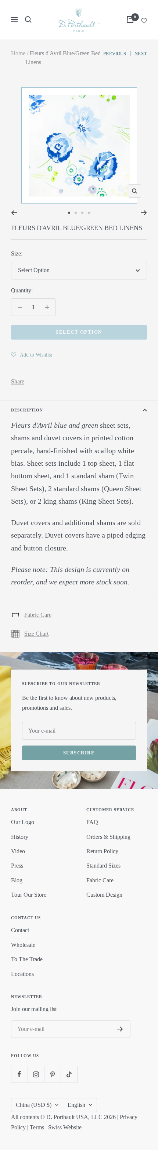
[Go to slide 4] (89, 213)
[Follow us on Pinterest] (52, 1074)
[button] (31, 354)
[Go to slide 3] (82, 213)
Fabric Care (37, 615)
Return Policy (102, 851)
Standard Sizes (103, 865)
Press (17, 865)
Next (140, 53)
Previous (114, 53)
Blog (16, 880)
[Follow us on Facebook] (19, 1074)
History (19, 837)
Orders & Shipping (108, 837)
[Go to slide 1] (69, 213)
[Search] (28, 19)
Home (18, 53)
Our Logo (22, 822)
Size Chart (36, 633)
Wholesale (23, 945)
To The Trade (27, 959)
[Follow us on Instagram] (36, 1074)
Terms (37, 1127)
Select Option (79, 332)
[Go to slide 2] (76, 213)
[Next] (144, 212)
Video (18, 851)
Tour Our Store (28, 895)
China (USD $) (33, 1105)
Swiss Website (65, 1127)
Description (27, 410)
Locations (22, 974)
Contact (20, 930)
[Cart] (130, 19)
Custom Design (104, 895)
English (76, 1105)
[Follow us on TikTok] (69, 1074)
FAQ (92, 822)
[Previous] (14, 212)
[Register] (120, 1029)
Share (17, 381)
